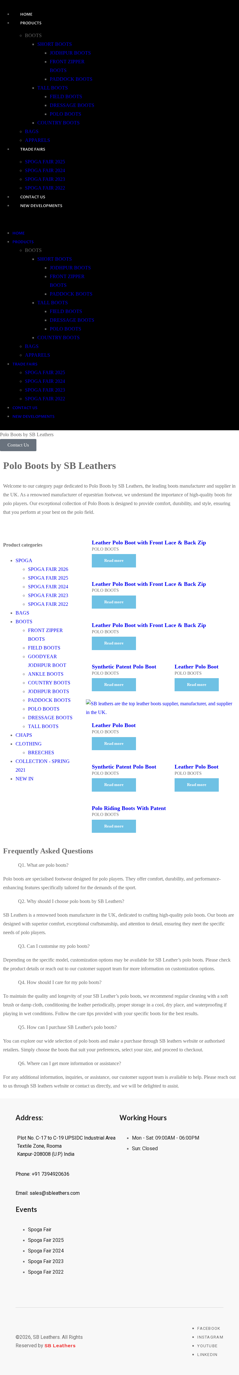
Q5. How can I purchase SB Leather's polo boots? (67, 1027)
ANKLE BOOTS (45, 674)
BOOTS (24, 621)
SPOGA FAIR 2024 (45, 170)
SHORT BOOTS (54, 44)
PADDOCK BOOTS (71, 79)
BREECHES (41, 752)
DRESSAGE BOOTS (72, 105)
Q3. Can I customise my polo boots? (54, 946)
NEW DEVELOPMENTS (41, 205)
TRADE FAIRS (32, 149)
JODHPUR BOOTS (70, 52)
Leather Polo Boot (196, 666)
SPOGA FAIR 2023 (45, 179)
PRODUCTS (30, 23)
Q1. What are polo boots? (43, 865)
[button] (48, 219)
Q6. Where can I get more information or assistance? (69, 1063)
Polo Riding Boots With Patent (129, 808)
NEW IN (25, 778)
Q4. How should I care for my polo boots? (59, 982)
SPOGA (24, 560)
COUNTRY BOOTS (58, 122)
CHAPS (24, 735)
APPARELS (37, 140)
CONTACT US (32, 197)
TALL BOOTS (52, 87)
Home (26, 14)
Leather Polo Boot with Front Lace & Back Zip (149, 542)
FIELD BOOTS (66, 96)
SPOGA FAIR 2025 (45, 161)
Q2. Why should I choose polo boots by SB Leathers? (71, 901)
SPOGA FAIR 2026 (48, 569)
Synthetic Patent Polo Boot (124, 666)
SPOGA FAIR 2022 (45, 188)
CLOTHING (29, 743)
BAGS (32, 131)
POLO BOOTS (65, 114)
